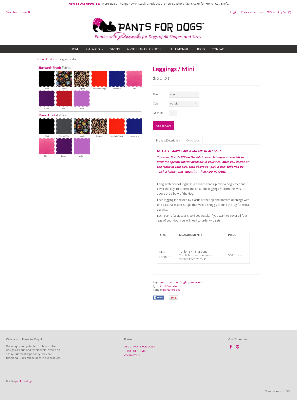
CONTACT (219, 49)
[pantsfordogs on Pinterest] (237, 346)
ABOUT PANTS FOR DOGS (144, 49)
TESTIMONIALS (179, 49)
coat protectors (169, 282)
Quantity (158, 112)
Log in (233, 12)
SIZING (115, 49)
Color (156, 103)
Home (40, 59)
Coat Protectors (169, 286)
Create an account (252, 12)
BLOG (201, 49)
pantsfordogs (171, 289)
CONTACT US (132, 355)
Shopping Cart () (280, 12)
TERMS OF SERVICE (135, 351)
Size (155, 94)
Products (51, 59)
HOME (75, 49)
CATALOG (93, 49)
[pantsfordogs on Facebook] (230, 346)
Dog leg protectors (191, 282)
